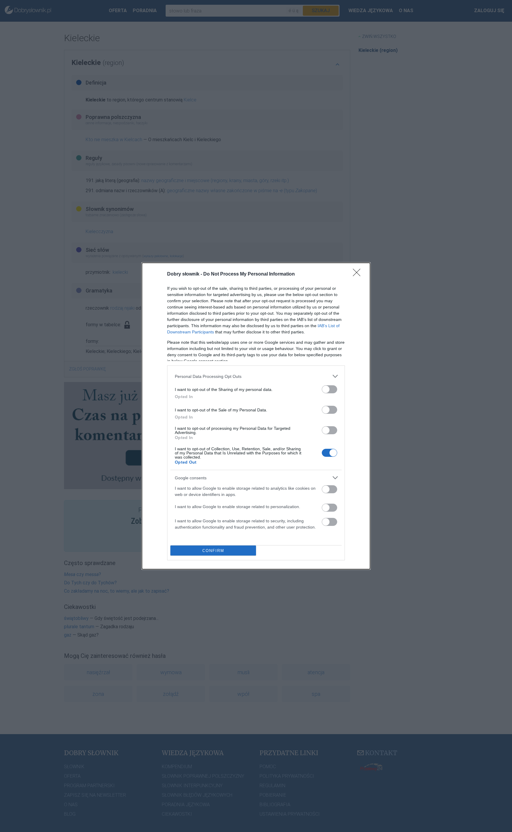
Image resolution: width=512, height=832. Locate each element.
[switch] (329, 389)
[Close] (358, 274)
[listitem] (256, 376)
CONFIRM (213, 550)
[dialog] (256, 416)
